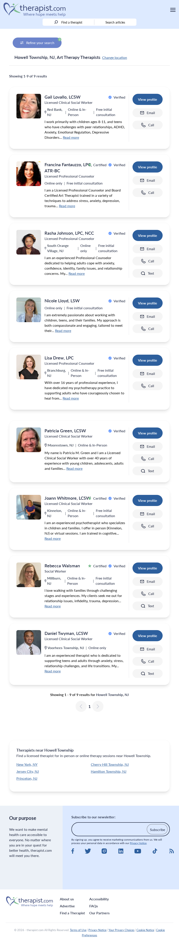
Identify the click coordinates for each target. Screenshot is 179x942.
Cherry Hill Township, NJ (110, 764)
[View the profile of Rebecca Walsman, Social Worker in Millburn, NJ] (28, 574)
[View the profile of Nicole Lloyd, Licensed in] (28, 309)
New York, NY (27, 764)
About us (67, 898)
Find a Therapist (72, 912)
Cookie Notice (145, 930)
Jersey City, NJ (27, 771)
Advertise (67, 905)
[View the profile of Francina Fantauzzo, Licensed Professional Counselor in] (28, 173)
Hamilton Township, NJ (108, 771)
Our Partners (99, 912)
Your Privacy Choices (121, 930)
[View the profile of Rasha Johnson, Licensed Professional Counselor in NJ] (28, 242)
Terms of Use (78, 930)
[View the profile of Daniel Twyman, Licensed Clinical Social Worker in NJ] (28, 642)
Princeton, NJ (26, 778)
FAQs (93, 905)
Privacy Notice (138, 843)
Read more (71, 137)
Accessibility (99, 898)
